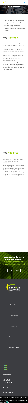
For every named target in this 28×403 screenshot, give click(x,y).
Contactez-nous (14, 271)
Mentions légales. (7, 387)
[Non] (8, 402)
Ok (6, 402)
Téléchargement (6, 374)
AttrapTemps (11, 392)
